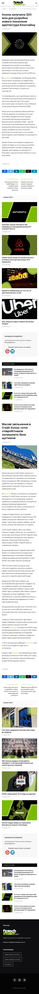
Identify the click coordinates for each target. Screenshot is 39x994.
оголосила (29, 643)
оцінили (15, 653)
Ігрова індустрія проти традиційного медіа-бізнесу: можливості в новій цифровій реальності (10, 691)
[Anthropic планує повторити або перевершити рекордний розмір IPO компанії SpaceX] (19, 212)
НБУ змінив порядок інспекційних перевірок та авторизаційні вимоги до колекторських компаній (17, 763)
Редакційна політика (12, 954)
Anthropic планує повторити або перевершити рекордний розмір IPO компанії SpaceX (16, 227)
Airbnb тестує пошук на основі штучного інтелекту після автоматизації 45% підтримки (18, 260)
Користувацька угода (12, 959)
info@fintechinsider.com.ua (16, 942)
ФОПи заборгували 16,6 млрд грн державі (19, 794)
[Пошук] (36, 3)
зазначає (7, 78)
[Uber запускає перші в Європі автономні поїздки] (19, 309)
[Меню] (3, 3)
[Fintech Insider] (19, 3)
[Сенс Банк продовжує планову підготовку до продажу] (7, 385)
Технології (6, 163)
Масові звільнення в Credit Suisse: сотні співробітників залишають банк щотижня (11, 186)
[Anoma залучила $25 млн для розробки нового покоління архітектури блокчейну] (19, 44)
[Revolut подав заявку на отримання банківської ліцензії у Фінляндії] (19, 810)
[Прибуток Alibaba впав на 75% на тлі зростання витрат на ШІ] (19, 278)
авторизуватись (10, 342)
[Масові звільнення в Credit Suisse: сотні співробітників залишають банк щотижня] (19, 457)
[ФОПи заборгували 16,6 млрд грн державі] (19, 781)
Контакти (8, 964)
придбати (13, 627)
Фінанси (5, 669)
